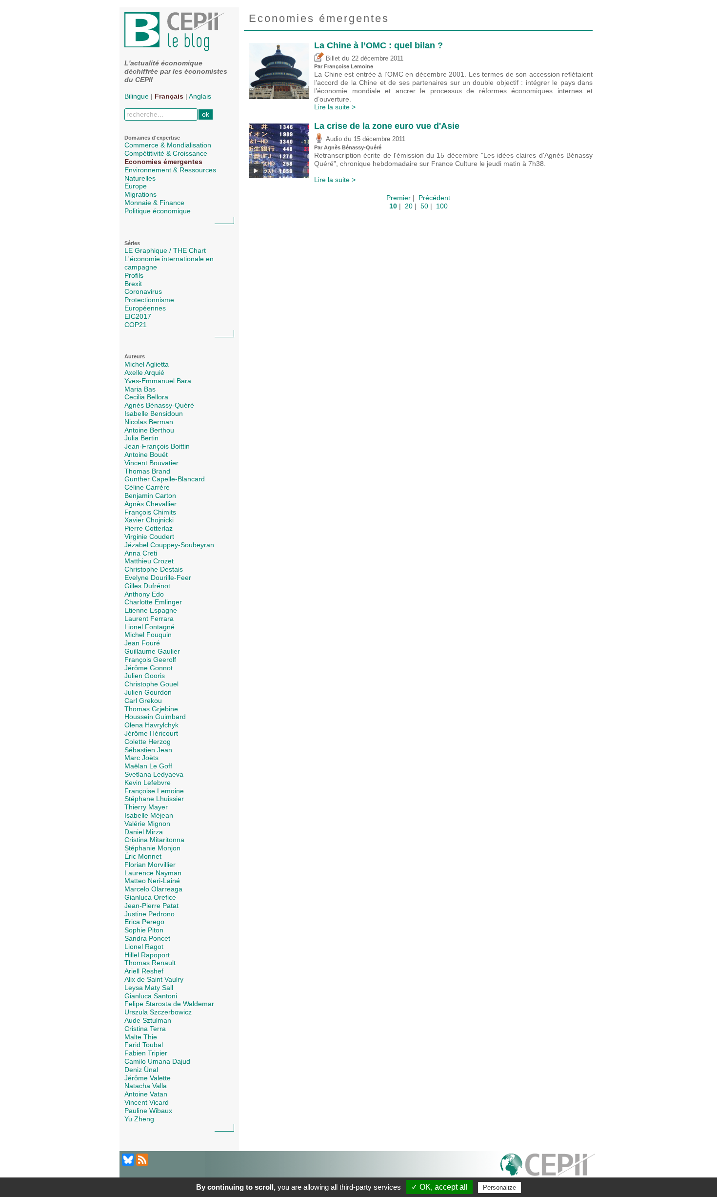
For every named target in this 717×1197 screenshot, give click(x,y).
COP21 (135, 325)
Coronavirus (143, 291)
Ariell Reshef (143, 971)
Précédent (434, 198)
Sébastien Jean (148, 750)
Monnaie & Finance (154, 202)
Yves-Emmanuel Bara (157, 381)
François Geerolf (150, 659)
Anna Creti (140, 553)
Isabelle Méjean (148, 815)
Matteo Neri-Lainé (152, 881)
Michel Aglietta (146, 364)
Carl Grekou (143, 700)
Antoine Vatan (145, 1094)
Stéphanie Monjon (152, 848)
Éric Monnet (142, 856)
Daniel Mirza (143, 832)
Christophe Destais (153, 569)
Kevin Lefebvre (147, 782)
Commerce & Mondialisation (167, 145)
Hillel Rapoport (147, 955)
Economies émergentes (163, 161)
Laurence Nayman (152, 873)
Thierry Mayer (146, 807)
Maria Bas (140, 389)
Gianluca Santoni (150, 996)
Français (169, 96)
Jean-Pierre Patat (151, 905)
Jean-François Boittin (157, 446)
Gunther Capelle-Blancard (164, 479)
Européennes (145, 308)
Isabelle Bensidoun (153, 413)
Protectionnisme (149, 300)
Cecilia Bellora (146, 397)
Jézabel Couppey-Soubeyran (169, 545)
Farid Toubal (143, 1045)
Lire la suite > (335, 107)
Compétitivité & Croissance (165, 153)
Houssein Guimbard (155, 717)
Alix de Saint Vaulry (153, 979)
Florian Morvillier (150, 864)
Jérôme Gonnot (148, 668)
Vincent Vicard (146, 1102)
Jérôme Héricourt (151, 733)
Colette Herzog (147, 741)
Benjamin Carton (150, 495)
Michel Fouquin (148, 635)
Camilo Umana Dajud (157, 1061)
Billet (332, 58)
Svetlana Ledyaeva (153, 774)
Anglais (200, 96)
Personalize (499, 1187)
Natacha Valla (145, 1086)
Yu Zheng (139, 1119)
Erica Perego (144, 922)
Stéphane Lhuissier (154, 799)
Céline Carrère (147, 487)
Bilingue (136, 96)
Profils (133, 275)
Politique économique (157, 211)
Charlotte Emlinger (153, 602)
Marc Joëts (141, 758)
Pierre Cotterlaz (148, 528)
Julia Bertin (141, 438)
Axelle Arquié (144, 372)
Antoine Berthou (149, 430)
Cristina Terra (145, 1028)
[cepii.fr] (547, 1170)
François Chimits (150, 512)
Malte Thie (140, 1037)
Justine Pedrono (149, 914)
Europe (135, 186)
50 (424, 206)
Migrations (140, 194)
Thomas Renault (150, 963)
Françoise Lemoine (154, 791)
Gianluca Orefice (150, 897)
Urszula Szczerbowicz (158, 1012)
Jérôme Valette (147, 1078)
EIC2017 (137, 316)
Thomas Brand (147, 471)
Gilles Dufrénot (147, 586)
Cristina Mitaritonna (154, 840)
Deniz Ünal (141, 1069)
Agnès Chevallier (150, 504)
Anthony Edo (144, 594)
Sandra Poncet (147, 938)
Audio (333, 139)
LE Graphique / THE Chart (165, 250)
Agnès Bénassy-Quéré (159, 405)
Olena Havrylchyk (151, 725)
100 (442, 206)
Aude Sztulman (147, 1020)
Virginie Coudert (149, 536)
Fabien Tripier (145, 1053)
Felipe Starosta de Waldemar (169, 1004)
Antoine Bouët (146, 454)
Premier (398, 198)
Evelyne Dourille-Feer (157, 577)
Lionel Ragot (143, 946)
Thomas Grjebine (151, 709)
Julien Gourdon (148, 692)
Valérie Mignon (147, 823)
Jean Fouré (142, 643)
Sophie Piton (143, 930)
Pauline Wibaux (148, 1110)
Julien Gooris (144, 676)
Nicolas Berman (148, 422)
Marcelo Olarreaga (153, 889)
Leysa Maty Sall (148, 987)
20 (409, 206)
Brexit (133, 284)
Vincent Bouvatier (151, 463)
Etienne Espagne (150, 610)
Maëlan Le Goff (148, 766)
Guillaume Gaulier (152, 651)
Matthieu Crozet (149, 561)
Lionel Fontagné (149, 627)
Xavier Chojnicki (149, 520)
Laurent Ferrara (149, 618)
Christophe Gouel (151, 684)
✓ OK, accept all (439, 1187)
